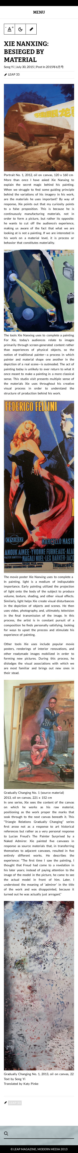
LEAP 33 (14, 74)
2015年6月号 (55, 67)
